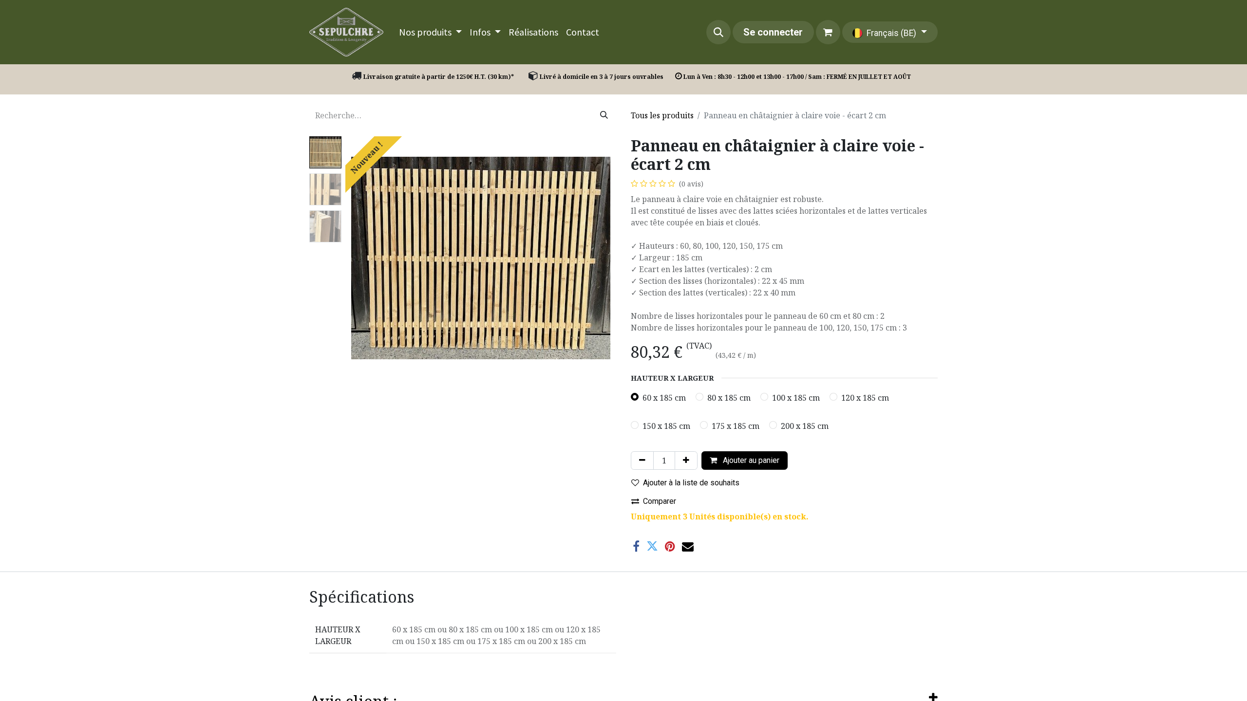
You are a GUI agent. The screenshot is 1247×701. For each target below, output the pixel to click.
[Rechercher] (604, 115)
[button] (718, 32)
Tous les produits (662, 115)
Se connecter (773, 32)
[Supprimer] (642, 460)
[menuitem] (430, 32)
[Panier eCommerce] (828, 32)
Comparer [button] (659, 501)
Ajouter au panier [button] (750, 460)
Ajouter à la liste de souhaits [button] (691, 482)
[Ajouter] (686, 460)
